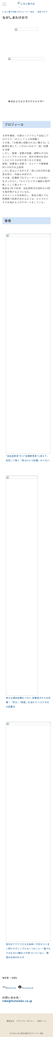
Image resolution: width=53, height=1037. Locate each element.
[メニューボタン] (4, 4)
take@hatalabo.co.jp (17, 1001)
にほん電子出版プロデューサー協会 (29, 1033)
